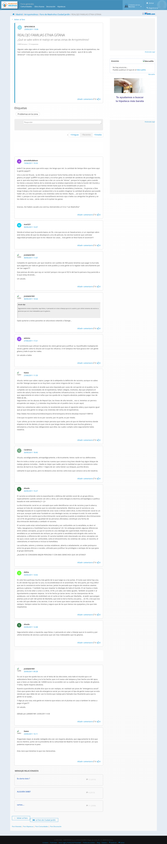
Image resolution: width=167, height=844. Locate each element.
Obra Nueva (39, 6)
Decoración (50, 6)
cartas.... (20, 804)
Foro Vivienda (16, 826)
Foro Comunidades (41, 826)
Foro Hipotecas (28, 826)
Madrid (19, 14)
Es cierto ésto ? (23, 778)
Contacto (45, 843)
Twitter (122, 843)
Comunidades (26, 6)
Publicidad (53, 843)
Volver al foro (19, 19)
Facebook (113, 843)
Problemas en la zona (28, 114)
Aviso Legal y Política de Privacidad (70, 843)
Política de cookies (89, 843)
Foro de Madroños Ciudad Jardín (55, 14)
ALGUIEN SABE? (24, 791)
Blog (98, 843)
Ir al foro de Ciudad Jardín (45, 820)
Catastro (104, 843)
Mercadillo (141, 70)
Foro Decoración (55, 826)
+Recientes (86, 134)
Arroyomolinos (31, 14)
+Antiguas (74, 134)
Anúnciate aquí (150, 52)
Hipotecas (61, 6)
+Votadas (98, 134)
